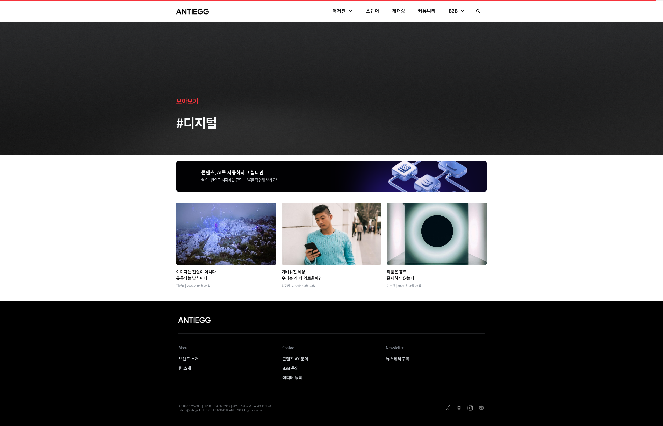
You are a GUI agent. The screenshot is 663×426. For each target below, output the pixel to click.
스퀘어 (372, 10)
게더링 (398, 10)
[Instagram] (470, 408)
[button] (478, 11)
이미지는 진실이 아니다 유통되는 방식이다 (196, 275)
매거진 (339, 10)
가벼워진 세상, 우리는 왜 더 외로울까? (301, 275)
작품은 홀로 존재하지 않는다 (400, 275)
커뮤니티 (427, 10)
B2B (453, 10)
